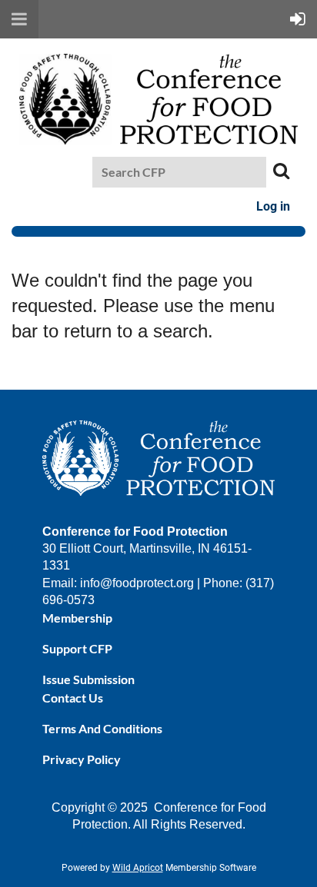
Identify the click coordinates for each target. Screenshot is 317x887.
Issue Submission (88, 679)
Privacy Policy (81, 759)
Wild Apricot (137, 867)
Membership (77, 617)
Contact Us (72, 697)
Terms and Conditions (102, 728)
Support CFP (77, 648)
